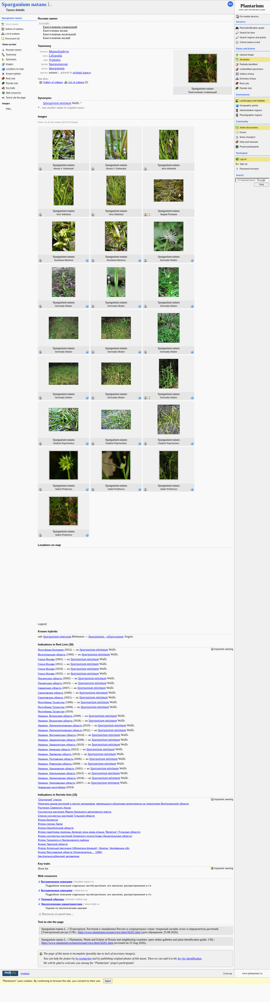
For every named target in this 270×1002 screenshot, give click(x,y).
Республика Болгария (51, 649)
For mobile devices (249, 16)
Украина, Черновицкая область (56, 782)
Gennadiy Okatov (168, 260)
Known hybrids (13, 73)
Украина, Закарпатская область (57, 739)
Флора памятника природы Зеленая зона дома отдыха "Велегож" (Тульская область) (89, 831)
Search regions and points (253, 37)
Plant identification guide (252, 28)
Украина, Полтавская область (55, 758)
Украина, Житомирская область (57, 735)
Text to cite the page (16, 97)
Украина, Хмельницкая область (56, 773)
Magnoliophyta (59, 51)
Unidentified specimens (251, 69)
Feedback (25, 973)
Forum (243, 132)
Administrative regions (251, 110)
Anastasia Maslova (63, 260)
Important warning (223, 649)
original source (81, 72)
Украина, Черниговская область (57, 778)
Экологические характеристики (61, 904)
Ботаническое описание (56, 881)
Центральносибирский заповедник (58, 856)
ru (230, 4)
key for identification (189, 958)
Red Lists (10, 78)
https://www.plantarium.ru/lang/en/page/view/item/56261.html (77, 942)
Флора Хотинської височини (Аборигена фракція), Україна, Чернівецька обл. (84, 848)
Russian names (13, 50)
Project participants (249, 146)
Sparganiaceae (58, 64)
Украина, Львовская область (55, 754)
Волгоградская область (52, 654)
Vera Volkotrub (168, 168)
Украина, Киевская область (54, 749)
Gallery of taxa (247, 74)
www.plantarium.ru (252, 973)
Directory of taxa (248, 78)
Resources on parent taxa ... (58, 914)
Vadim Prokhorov (63, 489)
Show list (43, 868)
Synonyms (11, 59)
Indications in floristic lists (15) (57, 794)
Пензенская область (50, 678)
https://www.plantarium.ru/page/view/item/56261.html (109, 932)
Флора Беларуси (48, 819)
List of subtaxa (12, 34)
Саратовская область (50, 692)
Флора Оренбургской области (56, 827)
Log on (243, 159)
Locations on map (15, 69)
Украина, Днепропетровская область (60, 725)
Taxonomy (11, 54)
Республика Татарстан (51, 702)
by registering (83, 958)
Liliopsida (55, 55)
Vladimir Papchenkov (63, 443)
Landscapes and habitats (252, 100)
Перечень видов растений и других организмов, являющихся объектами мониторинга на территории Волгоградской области (113, 803)
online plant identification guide (252, 7)
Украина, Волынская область (55, 715)
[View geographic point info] (87, 260)
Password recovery (249, 169)
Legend (42, 623)
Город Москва (46, 659)
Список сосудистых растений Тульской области (66, 815)
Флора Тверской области (53, 844)
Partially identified (249, 64)
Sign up (243, 164)
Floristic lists (12, 83)
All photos (245, 59)
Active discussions (249, 127)
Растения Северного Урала (54, 807)
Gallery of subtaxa (14, 29)
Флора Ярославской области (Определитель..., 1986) (70, 852)
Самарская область (49, 687)
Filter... (9, 109)
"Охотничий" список (50, 799)
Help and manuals (249, 142)
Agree (108, 981)
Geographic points (249, 105)
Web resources (13, 93)
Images (9, 64)
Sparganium (56, 68)
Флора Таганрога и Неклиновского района (63, 840)
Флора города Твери (50, 823)
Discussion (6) (12, 38)
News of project (247, 137)
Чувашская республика (51, 787)
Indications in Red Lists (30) (55, 644)
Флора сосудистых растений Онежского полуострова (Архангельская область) (85, 835)
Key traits (10, 88)
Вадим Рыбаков (169, 214)
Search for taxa (247, 32)
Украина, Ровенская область (55, 763)
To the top (227, 973)
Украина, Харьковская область (56, 768)
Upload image (247, 55)
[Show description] (40, 169)
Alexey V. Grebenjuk (63, 168)
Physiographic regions (251, 115)
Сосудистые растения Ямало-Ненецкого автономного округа (74, 811)
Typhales (55, 60)
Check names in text (250, 42)
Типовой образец (52, 899)
